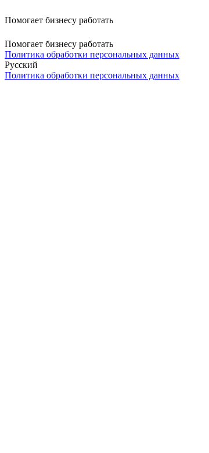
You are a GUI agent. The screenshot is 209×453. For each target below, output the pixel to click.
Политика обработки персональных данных (92, 54)
